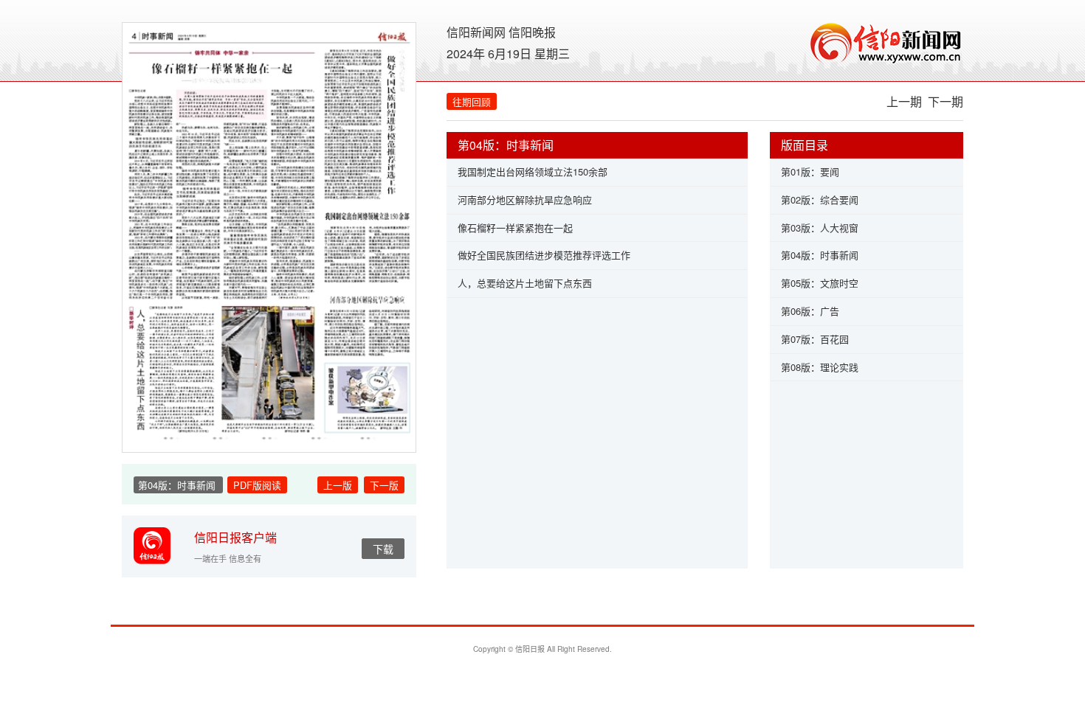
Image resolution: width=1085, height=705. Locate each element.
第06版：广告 (810, 311)
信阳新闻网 (476, 32)
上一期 (904, 101)
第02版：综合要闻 (819, 199)
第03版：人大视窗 (819, 227)
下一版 (384, 485)
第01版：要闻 (810, 171)
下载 (383, 548)
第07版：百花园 (815, 339)
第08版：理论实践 (819, 367)
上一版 (337, 485)
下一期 (945, 101)
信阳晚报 (532, 32)
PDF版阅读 (257, 485)
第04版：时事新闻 (819, 255)
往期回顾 (471, 101)
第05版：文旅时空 (819, 283)
